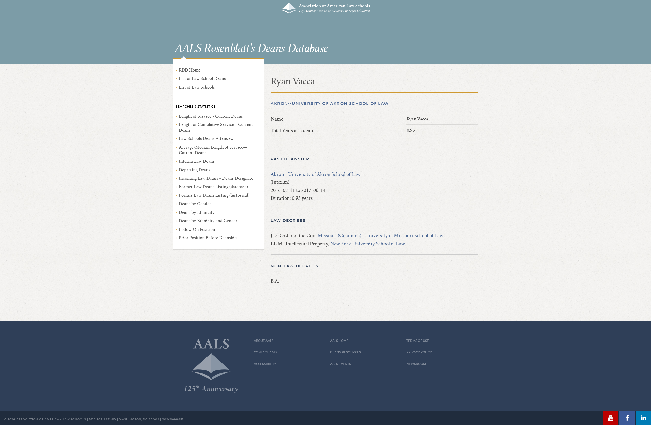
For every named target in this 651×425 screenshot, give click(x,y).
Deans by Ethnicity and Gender (208, 220)
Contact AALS (265, 352)
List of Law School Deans (202, 78)
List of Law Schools (197, 87)
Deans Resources (345, 352)
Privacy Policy (419, 352)
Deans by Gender (195, 203)
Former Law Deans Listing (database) (213, 186)
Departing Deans (194, 169)
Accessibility (265, 364)
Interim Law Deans (197, 161)
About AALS (263, 341)
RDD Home (189, 70)
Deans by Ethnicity (197, 212)
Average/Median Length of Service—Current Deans (213, 150)
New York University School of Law (367, 244)
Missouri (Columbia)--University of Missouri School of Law (380, 235)
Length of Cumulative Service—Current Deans (216, 127)
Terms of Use (417, 341)
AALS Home (339, 341)
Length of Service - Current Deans (211, 116)
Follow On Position (197, 229)
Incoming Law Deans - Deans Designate (216, 178)
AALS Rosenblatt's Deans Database (251, 48)
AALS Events (340, 364)
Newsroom (416, 364)
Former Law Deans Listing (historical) (214, 195)
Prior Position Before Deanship (208, 237)
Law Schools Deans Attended (206, 138)
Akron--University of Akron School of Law (330, 103)
